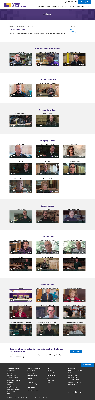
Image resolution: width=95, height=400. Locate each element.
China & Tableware (32, 373)
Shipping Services (13, 368)
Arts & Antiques (31, 370)
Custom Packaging (32, 384)
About (89, 6)
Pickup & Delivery (11, 375)
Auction (9, 393)
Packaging (30, 382)
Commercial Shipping (14, 380)
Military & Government (12, 386)
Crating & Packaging (42, 6)
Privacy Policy (35, 397)
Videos (72, 31)
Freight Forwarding (11, 373)
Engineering (10, 382)
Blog (71, 35)
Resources (73, 26)
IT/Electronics (10, 384)
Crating (30, 378)
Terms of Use (42, 397)
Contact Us (71, 368)
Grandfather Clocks (32, 375)
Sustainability (51, 372)
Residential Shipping (34, 368)
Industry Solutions (77, 6)
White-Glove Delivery (12, 377)
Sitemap (48, 397)
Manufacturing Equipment (13, 389)
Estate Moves (30, 389)
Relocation (31, 387)
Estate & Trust (30, 372)
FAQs (71, 29)
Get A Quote (84, 2)
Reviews (50, 370)
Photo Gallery (74, 33)
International (10, 372)
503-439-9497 (72, 2)
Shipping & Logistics (59, 6)
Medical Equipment (12, 387)
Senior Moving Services (33, 390)
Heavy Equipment (11, 391)
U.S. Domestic (11, 370)
